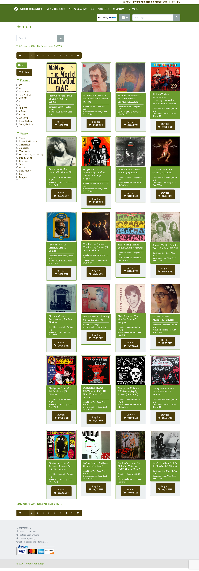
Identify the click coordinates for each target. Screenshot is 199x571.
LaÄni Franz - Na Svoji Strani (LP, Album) (95, 464)
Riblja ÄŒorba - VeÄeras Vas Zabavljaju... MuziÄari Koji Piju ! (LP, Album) (164, 99)
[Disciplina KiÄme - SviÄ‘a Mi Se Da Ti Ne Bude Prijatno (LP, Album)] (96, 370)
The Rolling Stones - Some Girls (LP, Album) (130, 246)
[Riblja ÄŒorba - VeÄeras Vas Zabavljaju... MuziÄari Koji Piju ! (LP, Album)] (165, 77)
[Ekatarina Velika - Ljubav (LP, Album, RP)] (61, 151)
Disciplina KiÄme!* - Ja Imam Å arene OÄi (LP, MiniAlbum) (60, 466)
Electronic (24, 151)
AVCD (21, 114)
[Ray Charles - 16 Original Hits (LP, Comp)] (61, 226)
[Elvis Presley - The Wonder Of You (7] (130, 298)
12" (20, 88)
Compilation (25, 124)
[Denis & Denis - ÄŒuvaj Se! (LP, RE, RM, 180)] (96, 298)
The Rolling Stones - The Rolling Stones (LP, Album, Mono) (96, 247)
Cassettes (103, 8)
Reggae (22, 177)
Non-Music (24, 170)
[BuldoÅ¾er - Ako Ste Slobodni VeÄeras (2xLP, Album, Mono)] (130, 445)
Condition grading (26, 538)
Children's (24, 144)
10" (20, 85)
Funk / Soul (25, 157)
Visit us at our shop (27, 531)
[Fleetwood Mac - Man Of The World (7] (61, 77)
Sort (22, 65)
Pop (20, 174)
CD (92, 8)
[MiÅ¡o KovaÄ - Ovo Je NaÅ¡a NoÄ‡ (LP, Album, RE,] (96, 77)
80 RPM (22, 108)
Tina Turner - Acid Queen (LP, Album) (163, 171)
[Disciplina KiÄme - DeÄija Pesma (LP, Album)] (165, 370)
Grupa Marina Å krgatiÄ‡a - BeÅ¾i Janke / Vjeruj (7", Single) (94, 174)
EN (178, 2)
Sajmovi (120, 8)
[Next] (78, 55)
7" (19, 104)
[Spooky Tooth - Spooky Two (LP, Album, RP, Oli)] (165, 227)
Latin (21, 167)
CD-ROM (23, 117)
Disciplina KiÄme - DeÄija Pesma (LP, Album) (163, 391)
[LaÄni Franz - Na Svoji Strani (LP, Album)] (96, 445)
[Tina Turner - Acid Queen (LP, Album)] (165, 151)
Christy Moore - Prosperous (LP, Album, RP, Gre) (61, 319)
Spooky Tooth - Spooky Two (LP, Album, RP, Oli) (165, 247)
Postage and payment (28, 535)
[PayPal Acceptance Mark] (35, 549)
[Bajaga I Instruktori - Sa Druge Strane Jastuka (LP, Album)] (130, 77)
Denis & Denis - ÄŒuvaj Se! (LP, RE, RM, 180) (96, 318)
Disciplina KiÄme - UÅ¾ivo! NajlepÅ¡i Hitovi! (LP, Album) (128, 391)
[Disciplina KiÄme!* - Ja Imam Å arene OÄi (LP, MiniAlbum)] (61, 445)
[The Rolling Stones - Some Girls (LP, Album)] (130, 226)
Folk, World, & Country (31, 154)
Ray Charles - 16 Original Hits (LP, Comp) (58, 247)
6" (19, 101)
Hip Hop (23, 160)
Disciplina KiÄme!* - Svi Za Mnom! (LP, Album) (60, 391)
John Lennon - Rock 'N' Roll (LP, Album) (129, 171)
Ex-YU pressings (56, 8)
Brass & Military (27, 141)
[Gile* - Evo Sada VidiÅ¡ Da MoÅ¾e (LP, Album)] (165, 445)
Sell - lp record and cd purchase (33, 541)
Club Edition (25, 120)
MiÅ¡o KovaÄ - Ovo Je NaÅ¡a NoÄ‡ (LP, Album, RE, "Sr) (95, 98)
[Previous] (19, 55)
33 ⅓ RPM (23, 91)
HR (173, 2)
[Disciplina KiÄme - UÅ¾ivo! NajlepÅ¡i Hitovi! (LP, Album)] (130, 370)
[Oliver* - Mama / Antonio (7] (165, 298)
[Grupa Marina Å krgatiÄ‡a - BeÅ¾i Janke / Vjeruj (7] (96, 151)
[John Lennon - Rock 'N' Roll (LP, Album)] (130, 151)
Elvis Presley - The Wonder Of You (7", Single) (128, 319)
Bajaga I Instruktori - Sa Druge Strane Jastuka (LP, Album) (129, 98)
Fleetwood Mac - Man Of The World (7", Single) (60, 98)
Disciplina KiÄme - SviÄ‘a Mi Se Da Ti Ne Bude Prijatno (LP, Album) (94, 392)
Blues (21, 138)
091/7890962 (24, 528)
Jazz (21, 164)
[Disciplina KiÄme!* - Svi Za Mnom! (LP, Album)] (61, 370)
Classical (23, 147)
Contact (133, 8)
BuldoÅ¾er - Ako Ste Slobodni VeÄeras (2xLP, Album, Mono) (129, 466)
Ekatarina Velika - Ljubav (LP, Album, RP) (60, 171)
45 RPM (22, 98)
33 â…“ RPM (24, 94)
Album (22, 111)
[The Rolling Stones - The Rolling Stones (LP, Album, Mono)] (96, 226)
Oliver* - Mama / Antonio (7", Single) (163, 318)
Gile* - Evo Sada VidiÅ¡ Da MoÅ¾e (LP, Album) (165, 464)
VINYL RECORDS (78, 8)
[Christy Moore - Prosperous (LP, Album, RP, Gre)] (61, 298)
